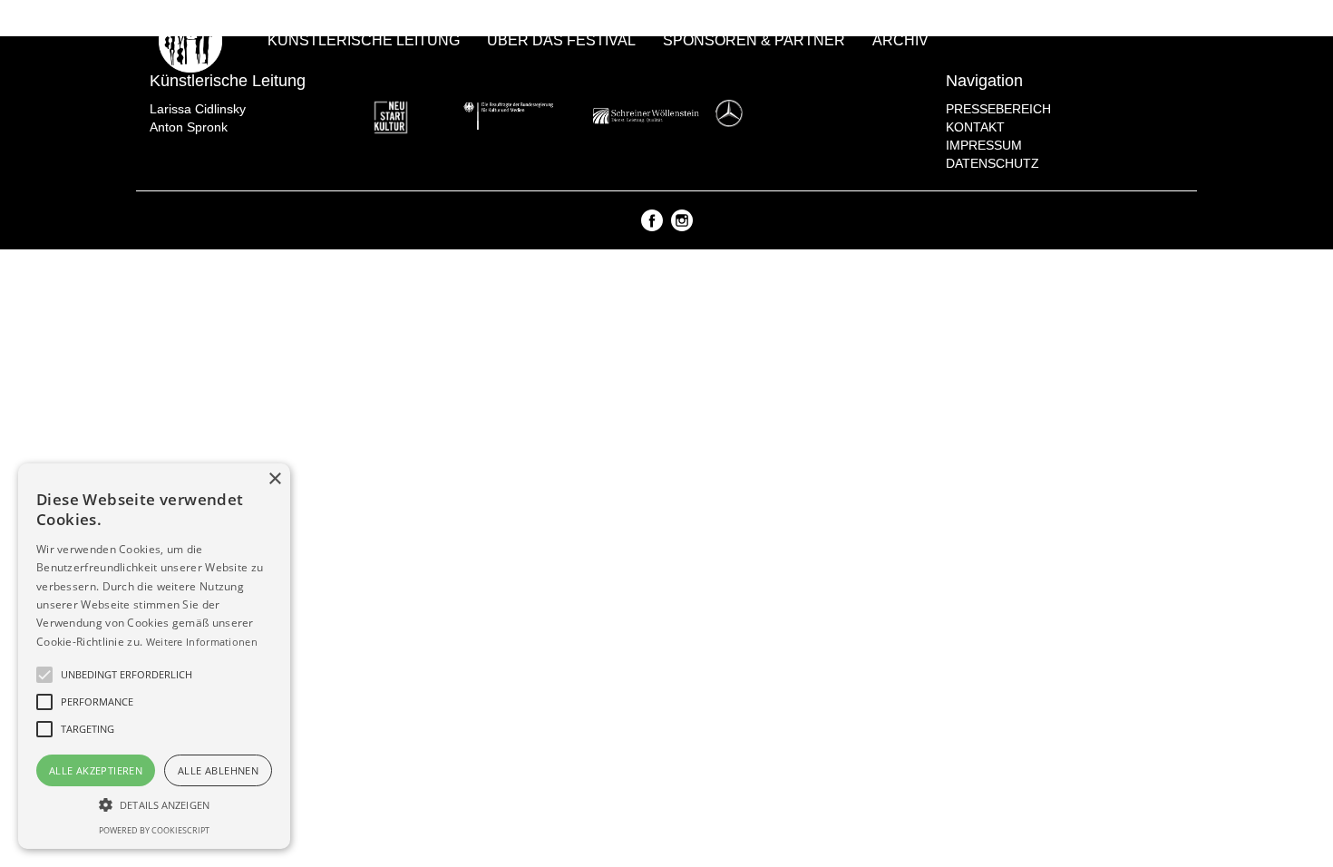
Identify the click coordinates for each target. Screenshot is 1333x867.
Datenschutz (992, 163)
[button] (154, 804)
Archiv (900, 40)
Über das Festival (561, 40)
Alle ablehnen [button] (218, 770)
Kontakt (975, 127)
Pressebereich (998, 109)
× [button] (274, 479)
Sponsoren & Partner (754, 40)
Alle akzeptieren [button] (95, 770)
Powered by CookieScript (154, 830)
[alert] (154, 656)
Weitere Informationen (202, 641)
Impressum (984, 145)
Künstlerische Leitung (364, 40)
